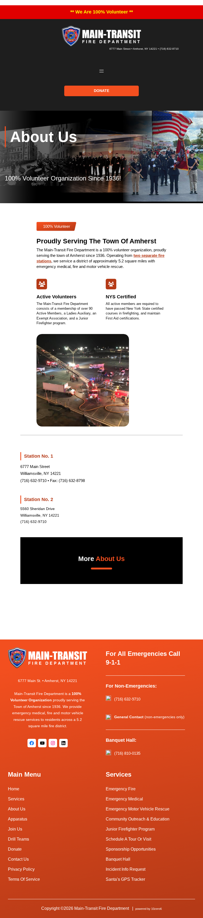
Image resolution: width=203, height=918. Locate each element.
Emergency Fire (121, 789)
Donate (15, 849)
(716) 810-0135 (127, 753)
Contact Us (18, 859)
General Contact (129, 717)
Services (16, 799)
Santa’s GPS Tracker (125, 879)
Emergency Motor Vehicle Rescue (137, 809)
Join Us (15, 829)
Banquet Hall (118, 859)
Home (13, 789)
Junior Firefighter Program (130, 829)
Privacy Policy (21, 869)
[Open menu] (101, 71)
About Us (16, 809)
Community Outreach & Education (137, 819)
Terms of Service (24, 879)
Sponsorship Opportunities (131, 849)
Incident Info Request (125, 869)
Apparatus (17, 819)
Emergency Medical (124, 799)
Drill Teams (18, 839)
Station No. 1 (38, 456)
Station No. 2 (38, 499)
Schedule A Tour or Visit (128, 839)
